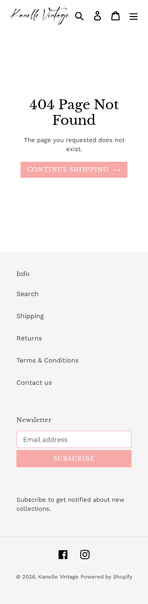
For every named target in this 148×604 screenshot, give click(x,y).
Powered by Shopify (106, 577)
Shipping (30, 316)
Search (27, 294)
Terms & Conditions (47, 360)
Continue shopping (68, 169)
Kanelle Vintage (58, 577)
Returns (29, 338)
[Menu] (134, 15)
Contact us (34, 382)
